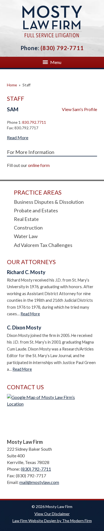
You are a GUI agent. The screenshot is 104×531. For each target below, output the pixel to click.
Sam (12, 109)
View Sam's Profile (79, 109)
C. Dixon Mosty (24, 327)
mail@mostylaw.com (39, 482)
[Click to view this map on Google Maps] (52, 415)
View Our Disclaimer (52, 513)
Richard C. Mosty (26, 272)
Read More (17, 137)
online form (39, 165)
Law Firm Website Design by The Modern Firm (52, 520)
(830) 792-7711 (61, 48)
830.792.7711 (34, 122)
